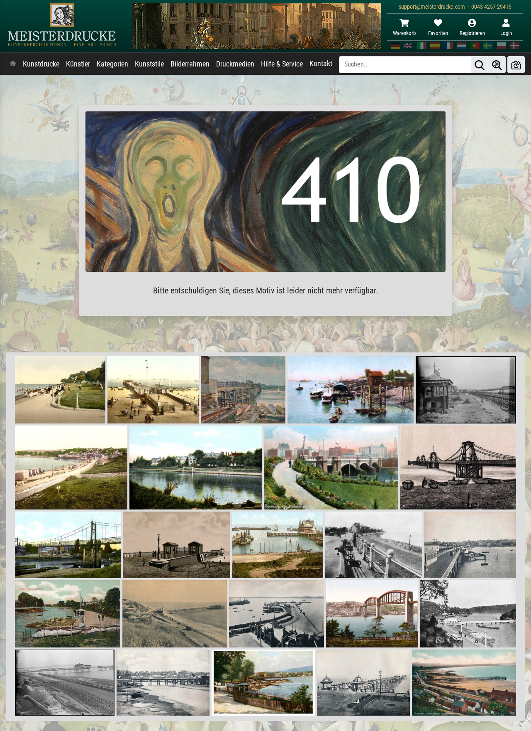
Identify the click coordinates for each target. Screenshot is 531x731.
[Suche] (479, 64)
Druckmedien (235, 64)
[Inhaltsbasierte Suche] (497, 64)
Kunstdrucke (41, 64)
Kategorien (112, 64)
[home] (12, 64)
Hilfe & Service (282, 64)
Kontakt (320, 63)
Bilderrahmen (190, 64)
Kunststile (149, 64)
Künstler (78, 64)
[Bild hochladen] (516, 64)
